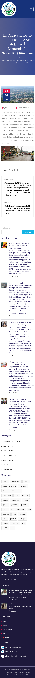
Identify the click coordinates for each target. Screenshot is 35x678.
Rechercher (6, 228)
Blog (20, 58)
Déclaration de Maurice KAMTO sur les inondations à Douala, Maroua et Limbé (21, 606)
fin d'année (16, 500)
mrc (14, 514)
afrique (5, 482)
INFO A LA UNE (8, 446)
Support (5, 621)
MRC (26, 675)
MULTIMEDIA (7, 469)
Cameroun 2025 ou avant (12, 491)
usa (12, 528)
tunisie (5, 528)
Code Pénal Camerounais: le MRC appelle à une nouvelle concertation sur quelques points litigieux (17, 209)
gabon (5, 505)
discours (25, 495)
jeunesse (24, 505)
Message (6, 514)
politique (22, 519)
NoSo (4, 519)
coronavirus (7, 495)
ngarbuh (23, 514)
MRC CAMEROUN (23, 108)
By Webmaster (8, 108)
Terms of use (7, 629)
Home (15, 58)
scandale (15, 523)
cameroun (23, 486)
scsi (23, 523)
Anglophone (16, 482)
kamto (5, 509)
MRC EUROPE (8, 460)
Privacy (5, 625)
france (26, 500)
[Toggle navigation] (31, 9)
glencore (14, 505)
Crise (16, 495)
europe (5, 500)
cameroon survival (9, 486)
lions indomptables (17, 509)
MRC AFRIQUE (8, 451)
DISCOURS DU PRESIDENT (12, 441)
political (13, 519)
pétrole (5, 523)
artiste (26, 482)
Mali (29, 509)
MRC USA (6, 465)
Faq (4, 633)
